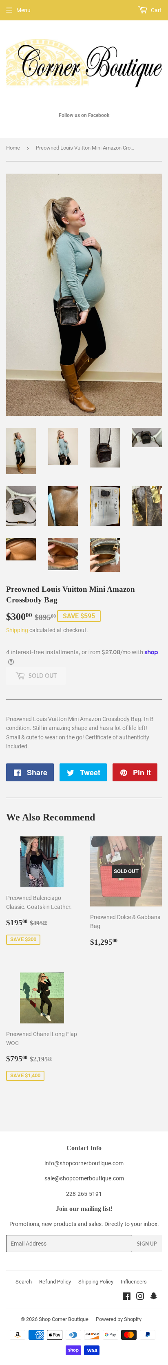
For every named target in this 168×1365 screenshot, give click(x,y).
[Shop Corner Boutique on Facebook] (126, 1297)
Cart (156, 10)
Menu (23, 10)
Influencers (134, 1282)
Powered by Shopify (118, 1319)
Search (23, 1282)
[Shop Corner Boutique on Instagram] (140, 1297)
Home (13, 148)
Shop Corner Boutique (63, 1319)
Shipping (17, 630)
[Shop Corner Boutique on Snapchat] (154, 1297)
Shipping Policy (95, 1282)
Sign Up (147, 1244)
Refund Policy (55, 1282)
